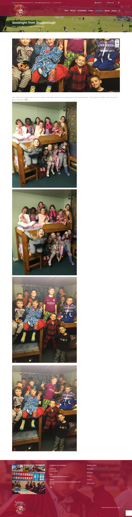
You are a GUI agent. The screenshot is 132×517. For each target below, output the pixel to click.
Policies (89, 476)
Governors (90, 472)
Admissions (90, 469)
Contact (89, 479)
